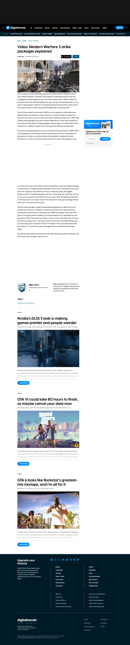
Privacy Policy (90, 143)
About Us (58, 594)
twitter (29, 290)
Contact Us (59, 597)
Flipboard (78, 560)
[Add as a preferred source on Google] (66, 56)
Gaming (58, 573)
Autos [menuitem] (87, 28)
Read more (23, 383)
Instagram (55, 560)
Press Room (104, 623)
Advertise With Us (61, 600)
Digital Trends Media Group (28, 637)
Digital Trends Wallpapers (96, 600)
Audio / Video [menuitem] (77, 28)
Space (91, 573)
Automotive (59, 586)
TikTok (67, 560)
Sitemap (103, 626)
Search (126, 27)
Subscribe (105, 139)
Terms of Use (87, 630)
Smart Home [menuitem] (95, 28)
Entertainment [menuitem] (65, 28)
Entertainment (60, 583)
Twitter (59, 560)
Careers (86, 619)
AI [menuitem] (31, 28)
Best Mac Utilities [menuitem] (47, 34)
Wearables (92, 570)
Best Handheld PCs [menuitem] (60, 34)
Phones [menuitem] (47, 28)
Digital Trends (12, 30)
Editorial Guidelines (61, 603)
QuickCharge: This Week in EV (26, 303)
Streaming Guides (94, 576)
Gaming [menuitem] (55, 28)
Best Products (93, 580)
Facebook (52, 560)
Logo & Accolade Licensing (63, 606)
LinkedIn (74, 560)
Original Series (93, 586)
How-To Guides (93, 583)
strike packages (43, 123)
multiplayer (21, 99)
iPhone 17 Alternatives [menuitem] (90, 34)
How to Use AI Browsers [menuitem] (74, 34)
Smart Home (59, 580)
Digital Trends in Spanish (96, 603)
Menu (3, 27)
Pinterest (71, 560)
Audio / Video (60, 576)
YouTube (63, 560)
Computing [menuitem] (38, 28)
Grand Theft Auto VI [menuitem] (16, 34)
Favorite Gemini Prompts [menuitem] (106, 34)
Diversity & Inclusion (89, 626)
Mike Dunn (21, 56)
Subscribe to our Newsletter (97, 594)
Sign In (119, 28)
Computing (59, 570)
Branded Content (94, 597)
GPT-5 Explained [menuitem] (121, 34)
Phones (58, 567)
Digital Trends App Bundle (96, 606)
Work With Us (87, 623)
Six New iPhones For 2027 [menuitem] (32, 34)
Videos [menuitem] (104, 28)
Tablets (91, 567)
